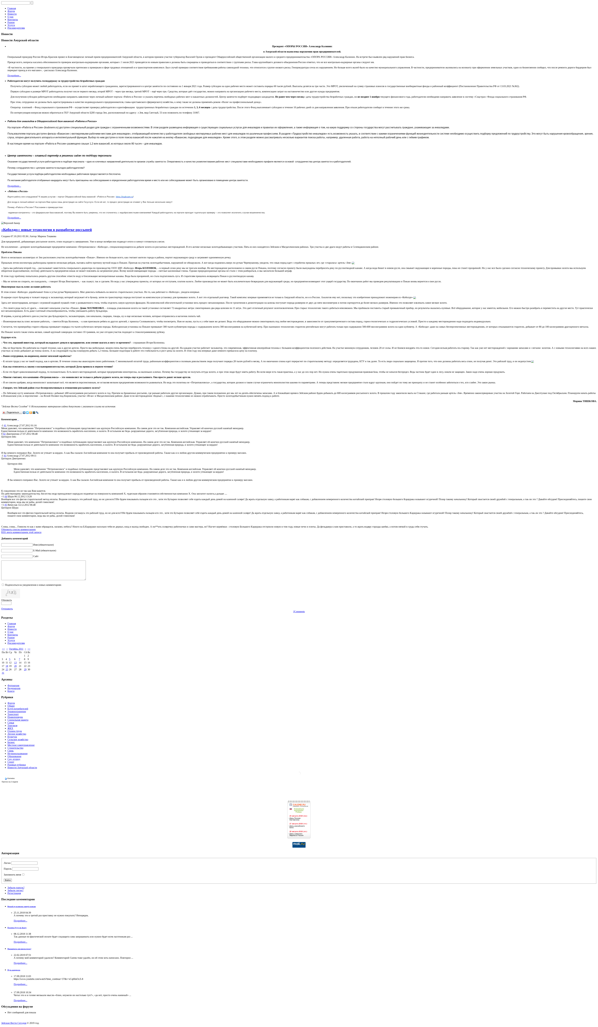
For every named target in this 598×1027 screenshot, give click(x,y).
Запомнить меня (12, 874)
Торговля (12, 725)
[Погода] (10, 777)
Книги (10, 691)
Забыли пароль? (15, 887)
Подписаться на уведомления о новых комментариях (33, 585)
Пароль (8, 868)
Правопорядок (15, 717)
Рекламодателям (16, 28)
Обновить (6, 600)
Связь (10, 750)
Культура (12, 736)
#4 (6, 496)
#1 (5, 425)
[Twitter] (27, 413)
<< (3, 649)
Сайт (35, 556)
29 (25, 669)
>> (29, 649)
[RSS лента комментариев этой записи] (17, 419)
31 (3, 673)
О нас (10, 16)
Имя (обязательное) (43, 544)
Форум (11, 11)
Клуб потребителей (17, 708)
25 (7, 669)
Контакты (12, 19)
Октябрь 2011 (16, 649)
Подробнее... (14, 75)
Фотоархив (13, 685)
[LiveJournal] (37, 413)
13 (15, 662)
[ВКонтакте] (24, 413)
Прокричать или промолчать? (19, 949)
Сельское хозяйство (17, 739)
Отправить (7, 608)
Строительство (15, 748)
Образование (14, 756)
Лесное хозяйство (16, 734)
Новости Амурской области (22, 767)
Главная (11, 8)
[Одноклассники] (30, 413)
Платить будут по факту (17, 928)
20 (15, 666)
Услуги (11, 25)
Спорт (10, 762)
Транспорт (13, 714)
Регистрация (14, 893)
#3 (5, 455)
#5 (6, 505)
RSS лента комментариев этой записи (21, 532)
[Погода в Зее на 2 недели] (10, 781)
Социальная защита (17, 720)
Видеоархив (13, 688)
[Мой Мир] (34, 413)
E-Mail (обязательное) (44, 550)
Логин (7, 863)
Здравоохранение (16, 711)
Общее (11, 706)
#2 (4, 434)
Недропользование (17, 753)
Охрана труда (14, 731)
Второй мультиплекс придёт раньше (21, 906)
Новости (12, 14)
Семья (10, 722)
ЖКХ (10, 728)
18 (7, 666)
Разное (11, 22)
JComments (299, 611)
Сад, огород (13, 759)
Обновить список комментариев (18, 529)
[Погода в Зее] (299, 774)
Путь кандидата (13, 970)
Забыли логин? (15, 890)
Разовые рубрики (16, 764)
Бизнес (11, 742)
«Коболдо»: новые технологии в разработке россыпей (46, 230)
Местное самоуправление (21, 745)
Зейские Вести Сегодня (13, 1023)
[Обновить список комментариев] (18, 419)
